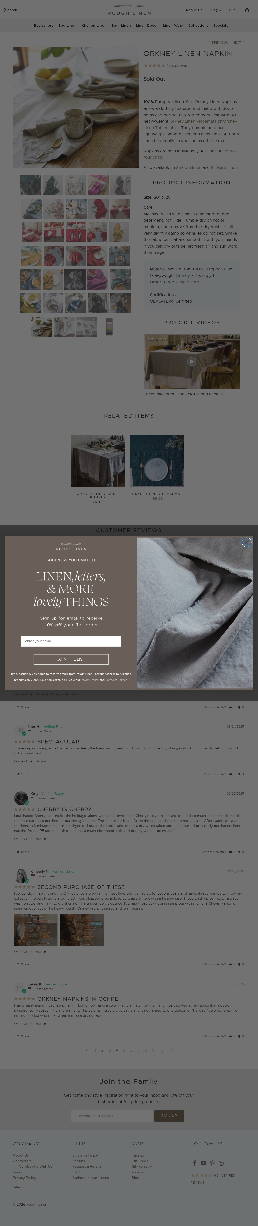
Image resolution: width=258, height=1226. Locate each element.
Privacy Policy (90, 680)
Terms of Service (116, 680)
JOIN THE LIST (71, 659)
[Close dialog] (246, 542)
